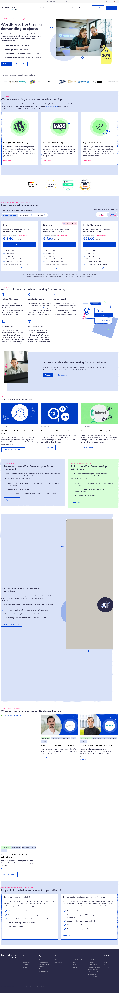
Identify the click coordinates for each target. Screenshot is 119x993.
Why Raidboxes (45, 8)
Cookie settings (93, 979)
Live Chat (91, 960)
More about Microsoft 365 (13, 450)
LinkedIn (106, 962)
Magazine (58, 960)
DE (44, 986)
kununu (106, 967)
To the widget (48, 447)
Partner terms (43, 971)
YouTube (106, 964)
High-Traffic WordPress (93, 142)
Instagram (107, 960)
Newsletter (58, 962)
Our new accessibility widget (53, 431)
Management (27, 962)
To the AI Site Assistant (11, 624)
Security (25, 967)
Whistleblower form (94, 972)
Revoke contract (93, 969)
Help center (91, 962)
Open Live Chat (12, 500)
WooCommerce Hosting (53, 142)
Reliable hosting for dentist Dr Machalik (57, 745)
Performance (27, 960)
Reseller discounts (44, 962)
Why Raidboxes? (77, 960)
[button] (15, 215)
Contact (74, 967)
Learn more (7, 161)
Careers (74, 964)
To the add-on (88, 447)
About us (74, 962)
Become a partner (44, 969)
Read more (5, 869)
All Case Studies (9, 874)
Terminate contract (94, 967)
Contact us (98, 8)
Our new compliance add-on (93, 431)
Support (25, 964)
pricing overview (52, 106)
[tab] (9, 215)
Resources (82, 8)
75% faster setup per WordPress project (97, 745)
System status (92, 964)
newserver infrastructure (37, 308)
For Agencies (65, 8)
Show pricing (20, 64)
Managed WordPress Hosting (15, 142)
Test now (112, 8)
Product (56, 8)
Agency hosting (44, 960)
